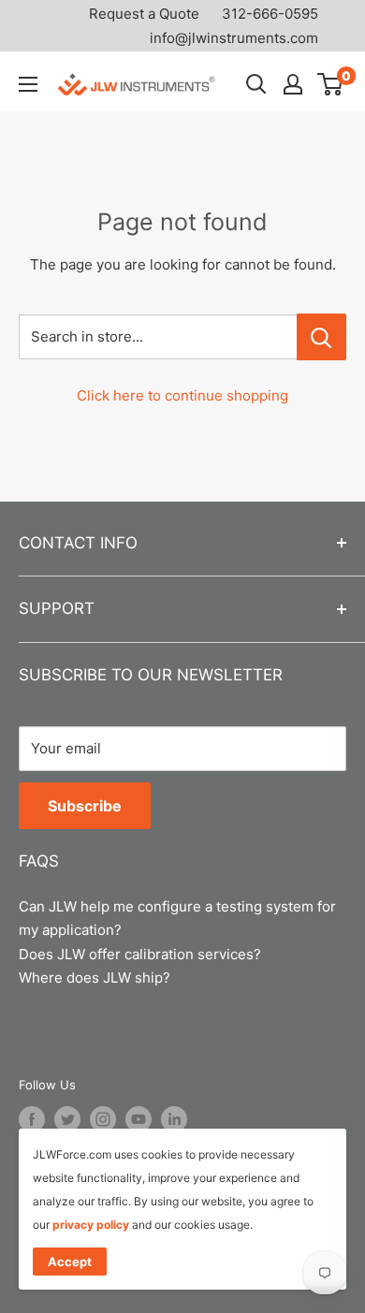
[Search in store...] (321, 337)
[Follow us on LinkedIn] (174, 1119)
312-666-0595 (270, 13)
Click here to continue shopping (182, 395)
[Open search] (256, 84)
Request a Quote (144, 13)
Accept (70, 1261)
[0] (331, 84)
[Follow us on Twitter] (67, 1119)
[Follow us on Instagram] (103, 1119)
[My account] (293, 84)
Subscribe (85, 805)
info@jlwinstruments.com (234, 38)
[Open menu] (28, 84)
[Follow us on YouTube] (138, 1119)
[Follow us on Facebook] (32, 1119)
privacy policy (90, 1225)
